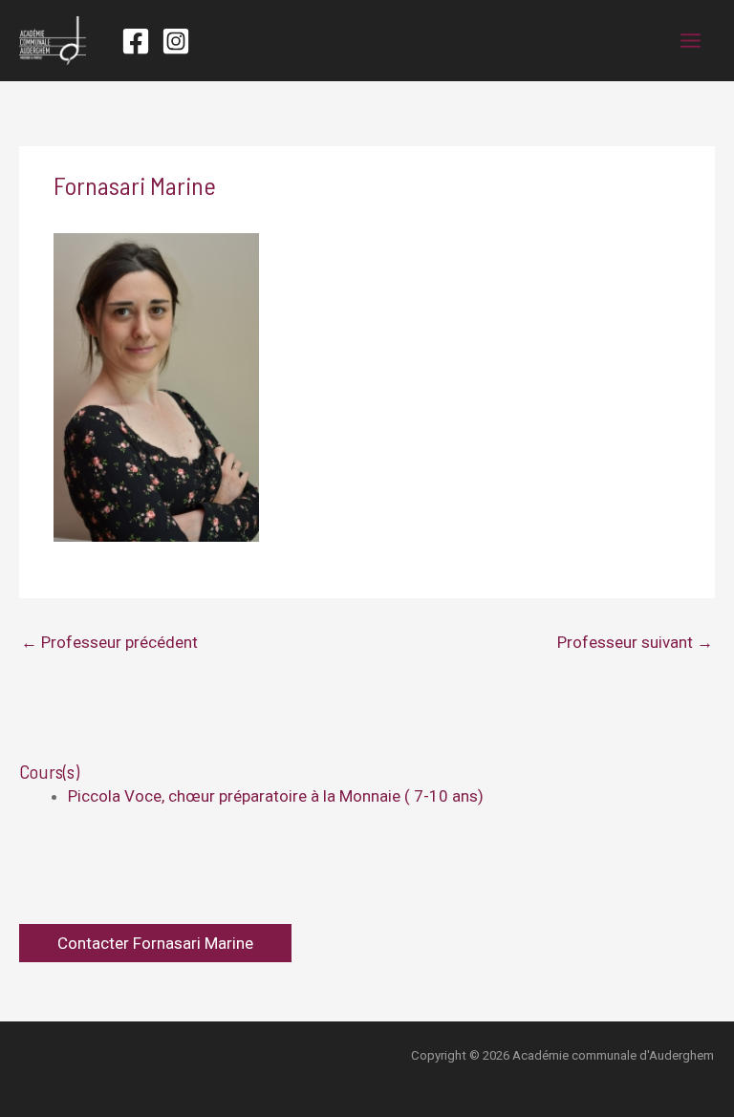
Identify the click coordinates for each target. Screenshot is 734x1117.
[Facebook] (135, 41)
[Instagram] (176, 41)
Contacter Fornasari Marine (155, 943)
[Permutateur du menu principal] (691, 40)
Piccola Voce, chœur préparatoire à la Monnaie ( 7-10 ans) (276, 796)
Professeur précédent (109, 642)
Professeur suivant (635, 642)
